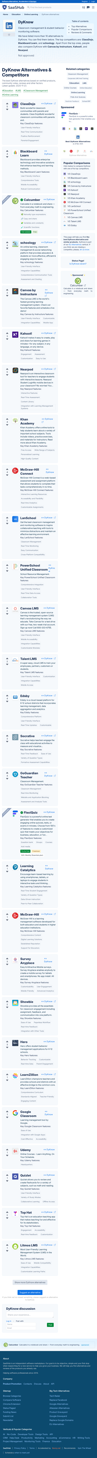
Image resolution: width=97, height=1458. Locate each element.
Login (93, 1)
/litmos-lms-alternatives (15, 1242)
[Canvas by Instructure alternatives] (15, 291)
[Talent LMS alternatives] (15, 660)
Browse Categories (12, 1396)
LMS (84, 83)
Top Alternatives (79, 26)
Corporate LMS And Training (78, 78)
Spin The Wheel (84, 1448)
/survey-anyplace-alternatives (18, 956)
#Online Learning (10, 94)
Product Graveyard (58, 1412)
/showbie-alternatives (14, 999)
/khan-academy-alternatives (17, 416)
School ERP (86, 101)
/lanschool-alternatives (15, 515)
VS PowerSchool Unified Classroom (77, 212)
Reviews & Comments (81, 32)
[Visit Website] (55, 103)
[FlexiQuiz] (15, 814)
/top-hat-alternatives (14, 1209)
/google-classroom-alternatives (19, 1109)
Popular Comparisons (81, 29)
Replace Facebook (58, 1400)
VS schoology (74, 182)
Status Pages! (9, 1408)
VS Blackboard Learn (77, 178)
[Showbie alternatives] (15, 1003)
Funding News (9, 1412)
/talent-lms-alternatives (15, 656)
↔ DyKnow (46, 103)
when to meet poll (22, 1453)
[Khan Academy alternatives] (15, 420)
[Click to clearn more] (48, 1345)
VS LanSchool (74, 206)
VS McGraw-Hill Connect (79, 202)
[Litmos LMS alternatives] (15, 1246)
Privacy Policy (20, 1448)
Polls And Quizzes (77, 97)
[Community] (88, 7)
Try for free (25, 851)
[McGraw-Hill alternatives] (15, 916)
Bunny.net (56, 1448)
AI (4, 1434)
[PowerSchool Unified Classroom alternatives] (15, 567)
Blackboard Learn (27, 43)
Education (74, 83)
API (52, 1384)
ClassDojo (87, 39)
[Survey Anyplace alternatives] (15, 960)
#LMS (18, 90)
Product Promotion (12, 1384)
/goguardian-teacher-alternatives (19, 770)
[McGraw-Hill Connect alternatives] (15, 471)
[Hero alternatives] (15, 1043)
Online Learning (78, 92)
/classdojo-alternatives (15, 101)
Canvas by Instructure (60, 46)
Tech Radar (55, 1396)
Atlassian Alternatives (60, 1408)
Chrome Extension (11, 1404)
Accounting (51, 1438)
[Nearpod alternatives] (15, 370)
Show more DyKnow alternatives (30, 1282)
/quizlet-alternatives (13, 1172)
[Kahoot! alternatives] (15, 335)
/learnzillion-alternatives (15, 1072)
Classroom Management (78, 74)
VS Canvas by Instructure (79, 186)
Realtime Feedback (72, 101)
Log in (9, 1321)
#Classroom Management (35, 90)
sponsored (85, 1345)
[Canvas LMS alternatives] (15, 609)
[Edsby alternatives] (15, 697)
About (46, 1384)
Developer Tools (25, 1434)
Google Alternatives (59, 1404)
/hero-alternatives (12, 1039)
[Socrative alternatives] (15, 737)
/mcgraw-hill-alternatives (16, 911)
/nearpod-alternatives (14, 366)
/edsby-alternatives (13, 693)
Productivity (27, 1438)
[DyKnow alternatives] (9, 26)
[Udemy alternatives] (15, 1151)
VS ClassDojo (73, 174)
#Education (7, 90)
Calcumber (76, 285)
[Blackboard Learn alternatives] (15, 152)
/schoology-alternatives (15, 239)
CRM (5, 1438)
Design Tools (41, 1434)
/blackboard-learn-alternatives (18, 148)
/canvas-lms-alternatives (16, 605)
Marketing (39, 1438)
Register (85, 1)
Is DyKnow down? (77, 263)
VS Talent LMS (74, 221)
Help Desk (14, 1438)
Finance (46, 1441)
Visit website (25, 232)
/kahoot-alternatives (13, 330)
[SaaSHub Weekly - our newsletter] (83, 7)
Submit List (8, 1416)
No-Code (11, 1434)
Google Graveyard (58, 1416)
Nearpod (23, 50)
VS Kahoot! (72, 190)
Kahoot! (77, 46)
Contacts (27, 1384)
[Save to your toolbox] (9, 34)
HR (74, 1438)
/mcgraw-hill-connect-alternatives (20, 466)
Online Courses (70, 88)
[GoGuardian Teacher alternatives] (15, 774)
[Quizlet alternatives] (15, 1176)
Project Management (12, 1441)
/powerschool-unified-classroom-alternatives (25, 562)
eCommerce (65, 1438)
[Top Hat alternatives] (15, 1214)
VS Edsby (72, 225)
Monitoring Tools (32, 1441)
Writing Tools (83, 1438)
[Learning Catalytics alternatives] (15, 867)
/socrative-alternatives (14, 733)
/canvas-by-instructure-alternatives (20, 287)
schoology (48, 43)
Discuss (37, 1384)
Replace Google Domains (61, 1420)
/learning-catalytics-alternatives (19, 863)
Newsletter (8, 1420)
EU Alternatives (75, 244)
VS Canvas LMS (74, 217)
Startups (33, 1)
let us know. (85, 249)
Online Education (86, 88)
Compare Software (12, 1400)
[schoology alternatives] (15, 244)
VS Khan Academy (76, 198)
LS (15, 519)
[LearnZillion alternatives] (15, 1076)
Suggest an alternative (30, 1292)
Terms (31, 1448)
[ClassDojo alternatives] (15, 105)
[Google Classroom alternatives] (15, 1113)
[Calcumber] (15, 201)
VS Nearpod (73, 194)
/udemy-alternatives (13, 1147)
